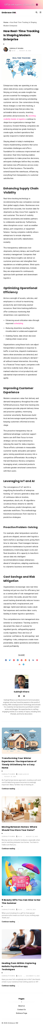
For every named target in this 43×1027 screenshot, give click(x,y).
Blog (13, 50)
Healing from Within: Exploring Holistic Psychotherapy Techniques (19, 966)
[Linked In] (19, 696)
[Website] (24, 696)
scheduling (18, 323)
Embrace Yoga (21, 1013)
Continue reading (8, 789)
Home (5, 22)
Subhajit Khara (16, 48)
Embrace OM (9, 12)
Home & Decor (23, 774)
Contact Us (21, 1009)
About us (21, 1006)
